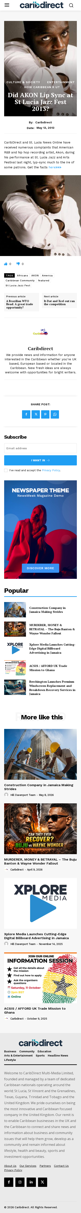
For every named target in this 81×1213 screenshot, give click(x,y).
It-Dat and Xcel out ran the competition (59, 303)
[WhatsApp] (55, 414)
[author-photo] (7, 795)
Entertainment (61, 82)
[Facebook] (26, 414)
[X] (36, 414)
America (47, 275)
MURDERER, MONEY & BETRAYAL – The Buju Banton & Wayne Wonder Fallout (52, 629)
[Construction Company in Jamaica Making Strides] (15, 609)
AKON (35, 275)
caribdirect (43, 122)
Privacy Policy (51, 470)
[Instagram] (20, 1182)
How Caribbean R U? (42, 87)
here (55, 167)
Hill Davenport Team (23, 795)
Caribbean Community (20, 280)
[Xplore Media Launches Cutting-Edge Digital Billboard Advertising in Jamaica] (15, 648)
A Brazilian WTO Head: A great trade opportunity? (19, 304)
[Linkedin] (31, 1182)
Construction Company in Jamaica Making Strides (47, 610)
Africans (22, 275)
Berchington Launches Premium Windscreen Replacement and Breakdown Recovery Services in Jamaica (52, 688)
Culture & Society (23, 82)
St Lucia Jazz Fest (18, 285)
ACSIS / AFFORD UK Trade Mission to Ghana (48, 668)
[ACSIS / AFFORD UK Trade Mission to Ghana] (15, 668)
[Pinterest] (45, 414)
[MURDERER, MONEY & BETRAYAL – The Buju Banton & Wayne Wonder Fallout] (15, 629)
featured (43, 280)
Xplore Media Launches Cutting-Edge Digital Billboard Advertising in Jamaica (52, 648)
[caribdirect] (40, 332)
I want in (38, 460)
